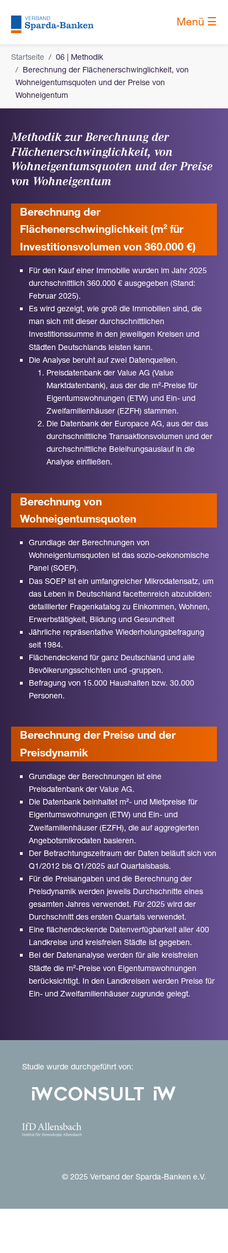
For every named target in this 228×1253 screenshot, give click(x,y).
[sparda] (52, 22)
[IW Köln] (164, 1093)
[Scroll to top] (205, 1230)
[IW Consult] (88, 1093)
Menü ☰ (197, 21)
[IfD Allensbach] (52, 1129)
